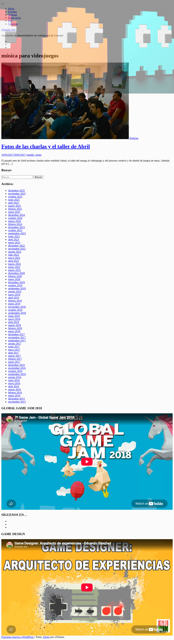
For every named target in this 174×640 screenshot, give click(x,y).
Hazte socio (14, 17)
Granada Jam (8, 29)
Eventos (12, 11)
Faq (10, 20)
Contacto (13, 23)
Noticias (12, 14)
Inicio (11, 8)
